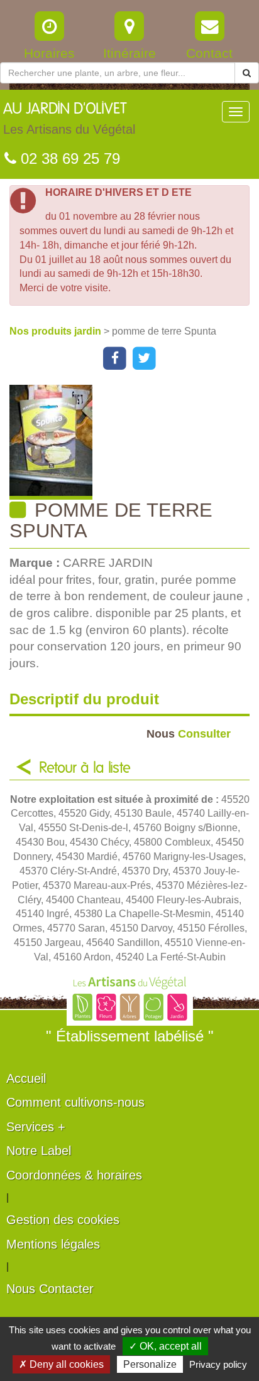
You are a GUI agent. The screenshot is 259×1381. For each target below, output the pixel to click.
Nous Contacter (50, 1289)
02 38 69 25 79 (68, 158)
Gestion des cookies (62, 1220)
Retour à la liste (85, 768)
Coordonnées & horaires (74, 1175)
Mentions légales (53, 1244)
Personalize (150, 1364)
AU (69, 119)
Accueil (26, 1078)
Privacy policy (218, 1364)
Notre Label (38, 1151)
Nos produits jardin (56, 331)
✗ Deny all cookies (61, 1364)
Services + (35, 1127)
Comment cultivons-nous (75, 1102)
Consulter (188, 733)
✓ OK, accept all (165, 1346)
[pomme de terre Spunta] (134, 442)
